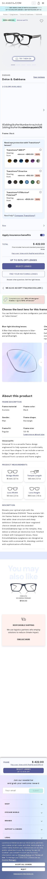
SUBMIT (36, 791)
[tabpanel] (23, 43)
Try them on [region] (25, 58)
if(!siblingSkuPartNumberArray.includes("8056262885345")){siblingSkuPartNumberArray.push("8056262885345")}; (12, 126)
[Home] (11, 3)
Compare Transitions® (24, 215)
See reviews (39, 77)
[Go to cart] (38, 3)
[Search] (33, 3)
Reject (23, 869)
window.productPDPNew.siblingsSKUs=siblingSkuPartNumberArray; (32, 127)
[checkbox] (42, 235)
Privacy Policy (24, 855)
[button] (34, 434)
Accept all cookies (23, 864)
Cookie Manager (9, 860)
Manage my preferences (23, 874)
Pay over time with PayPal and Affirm (28, 253)
